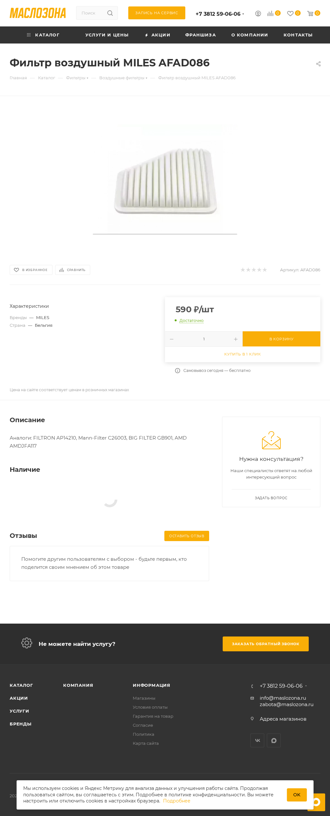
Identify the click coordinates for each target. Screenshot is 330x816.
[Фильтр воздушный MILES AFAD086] (165, 179)
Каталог (21, 685)
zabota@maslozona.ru (287, 704)
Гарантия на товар (153, 716)
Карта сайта (146, 743)
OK (296, 795)
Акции (19, 698)
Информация (151, 685)
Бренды (21, 723)
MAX (274, 740)
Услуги (19, 711)
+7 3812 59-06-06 (218, 14)
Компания (78, 685)
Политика (143, 734)
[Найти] (110, 13)
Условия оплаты (150, 707)
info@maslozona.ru (283, 698)
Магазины (144, 698)
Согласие (143, 725)
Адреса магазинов (283, 719)
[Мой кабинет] (258, 14)
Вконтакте (257, 740)
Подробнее (176, 801)
